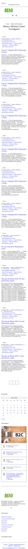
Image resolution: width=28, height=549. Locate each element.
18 (7, 410)
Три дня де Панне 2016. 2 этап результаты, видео (12, 357)
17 (3, 410)
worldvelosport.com (18, 267)
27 (14, 413)
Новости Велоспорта (7, 43)
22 (21, 410)
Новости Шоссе (18, 43)
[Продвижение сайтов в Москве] (14, 434)
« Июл (3, 419)
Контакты (10, 545)
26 (10, 413)
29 (21, 413)
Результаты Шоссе (13, 45)
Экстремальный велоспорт (8, 518)
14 (17, 407)
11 (7, 407)
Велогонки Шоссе (8, 40)
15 (21, 407)
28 (17, 413)
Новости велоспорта (6, 516)
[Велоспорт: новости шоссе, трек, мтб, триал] (14, 10)
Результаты (4, 45)
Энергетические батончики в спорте (13, 467)
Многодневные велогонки (8, 41)
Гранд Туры (4, 520)
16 (24, 407)
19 (10, 410)
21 (17, 410)
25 (7, 413)
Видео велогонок (15, 268)
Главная (7, 24)
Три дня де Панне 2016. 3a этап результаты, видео (12, 322)
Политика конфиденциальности (17, 544)
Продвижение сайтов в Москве (12, 445)
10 (3, 407)
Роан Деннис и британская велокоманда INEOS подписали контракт (14, 452)
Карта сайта (17, 545)
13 (14, 407)
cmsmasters (17, 38)
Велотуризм (4, 528)
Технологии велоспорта (7, 524)
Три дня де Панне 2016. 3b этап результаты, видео (12, 280)
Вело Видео (6, 268)
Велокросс (4, 530)
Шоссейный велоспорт (7, 46)
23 (24, 410)
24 (3, 413)
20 (14, 410)
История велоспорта (6, 526)
